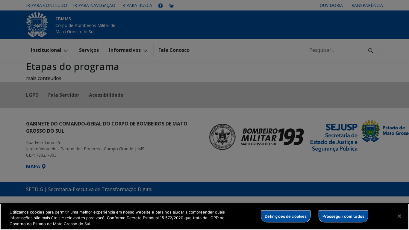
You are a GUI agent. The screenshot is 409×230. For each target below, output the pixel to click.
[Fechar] (399, 216)
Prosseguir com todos (343, 216)
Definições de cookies (286, 216)
